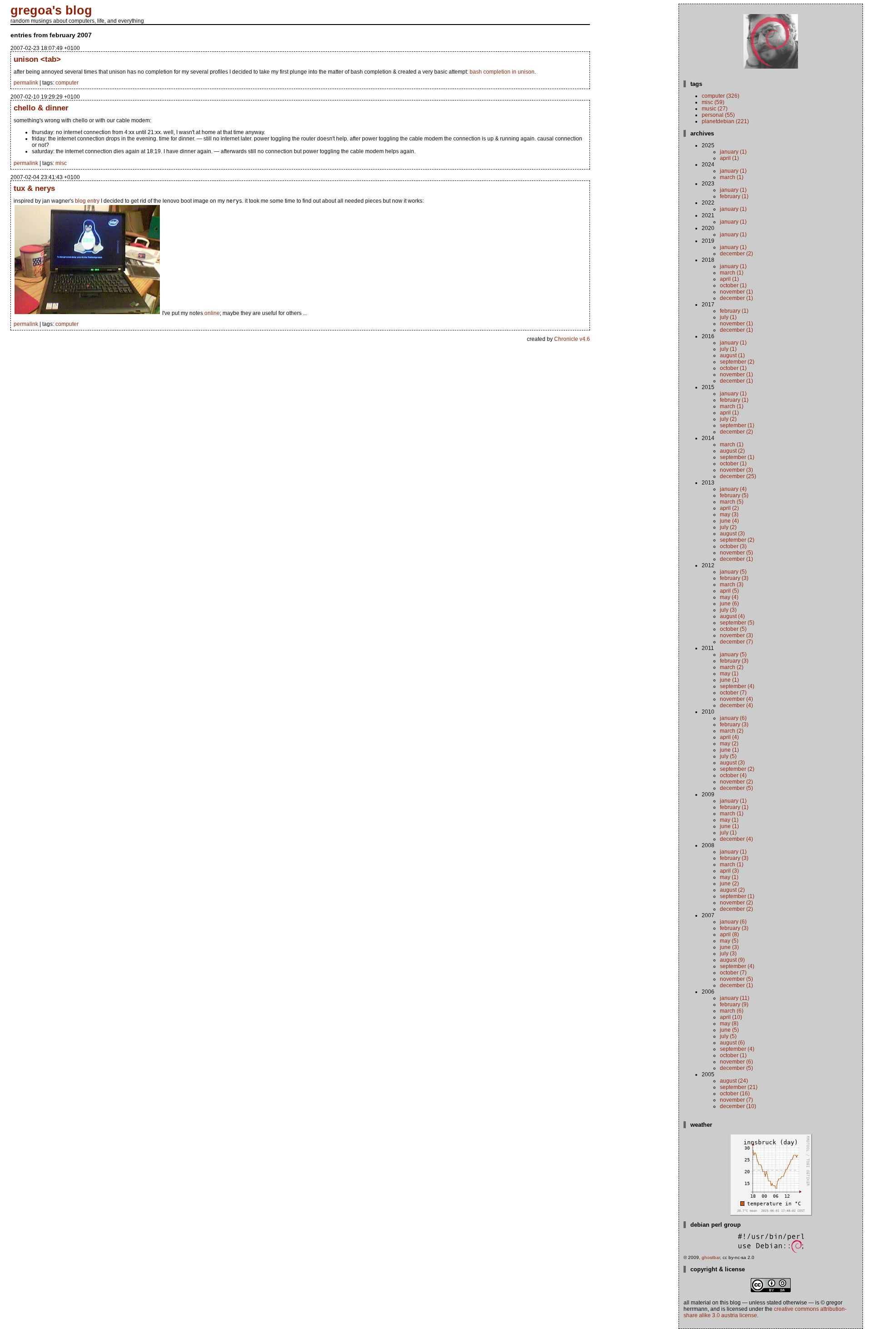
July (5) (728, 756)
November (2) (736, 782)
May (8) (729, 1023)
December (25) (738, 476)
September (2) (737, 362)
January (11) (734, 998)
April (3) (729, 871)
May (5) (729, 941)
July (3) (728, 610)
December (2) (736, 253)
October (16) (735, 1093)
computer (67, 83)
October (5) (733, 629)
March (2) (731, 667)
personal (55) (718, 115)
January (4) (733, 489)
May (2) (729, 743)
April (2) (729, 508)
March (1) (731, 177)
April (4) (729, 737)
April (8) (729, 934)
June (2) (729, 883)
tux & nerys (34, 188)
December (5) (736, 788)
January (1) (733, 152)
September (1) (737, 425)
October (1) (733, 285)
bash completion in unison (502, 72)
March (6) (731, 1011)
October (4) (733, 775)
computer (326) (720, 96)
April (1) (729, 158)
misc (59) (713, 102)
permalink (26, 83)
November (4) (736, 699)
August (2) (732, 451)
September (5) (737, 623)
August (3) (732, 533)
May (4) (729, 597)
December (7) (736, 642)
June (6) (729, 603)
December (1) (736, 298)
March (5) (731, 502)
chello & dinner (41, 107)
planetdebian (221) (725, 121)
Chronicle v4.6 (572, 339)
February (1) (734, 196)
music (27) (715, 108)
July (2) (728, 419)
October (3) (733, 546)
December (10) (738, 1106)
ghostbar (711, 1257)
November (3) (736, 470)
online (212, 313)
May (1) (729, 673)
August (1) (732, 355)
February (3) (734, 578)
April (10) (731, 1017)
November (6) (736, 1062)
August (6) (732, 1042)
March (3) (731, 584)
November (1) (736, 292)
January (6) (733, 718)
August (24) (734, 1081)
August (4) (732, 616)
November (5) (736, 553)
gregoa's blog (51, 10)
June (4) (729, 521)
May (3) (729, 514)
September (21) (739, 1087)
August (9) (732, 960)
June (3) (729, 947)
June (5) (729, 1030)
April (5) (729, 591)
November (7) (736, 1100)
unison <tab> (37, 59)
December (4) (736, 705)
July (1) (728, 317)
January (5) (733, 572)
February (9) (734, 1004)
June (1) (729, 680)
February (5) (734, 495)
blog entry (87, 201)
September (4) (737, 686)
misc (61, 163)
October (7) (733, 692)
